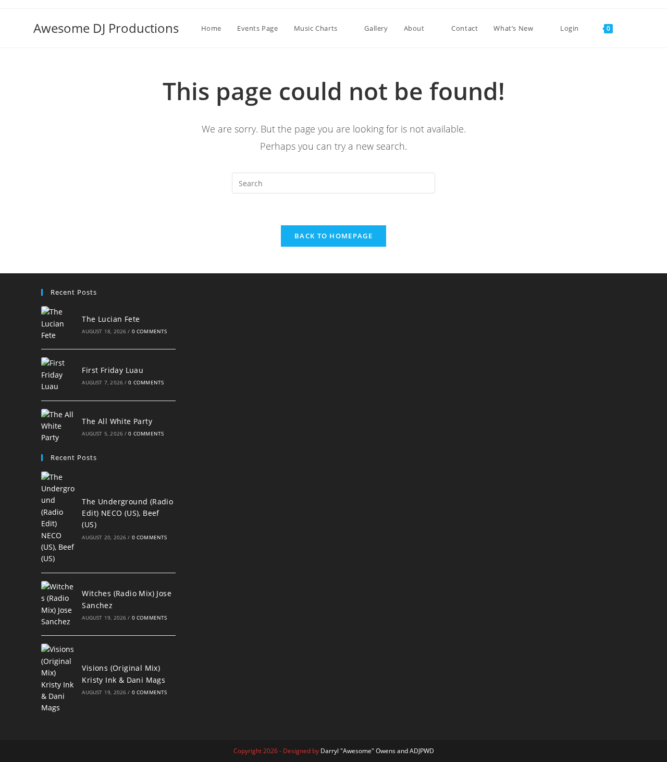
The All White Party (117, 421)
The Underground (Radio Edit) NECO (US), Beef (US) (127, 513)
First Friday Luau (112, 370)
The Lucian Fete (111, 319)
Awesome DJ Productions (106, 28)
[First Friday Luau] (59, 374)
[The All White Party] (59, 426)
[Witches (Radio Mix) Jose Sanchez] (59, 604)
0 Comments (149, 331)
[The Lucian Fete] (59, 323)
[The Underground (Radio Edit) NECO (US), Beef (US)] (59, 518)
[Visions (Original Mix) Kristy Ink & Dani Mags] (59, 678)
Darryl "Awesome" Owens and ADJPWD (377, 750)
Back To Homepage (333, 235)
